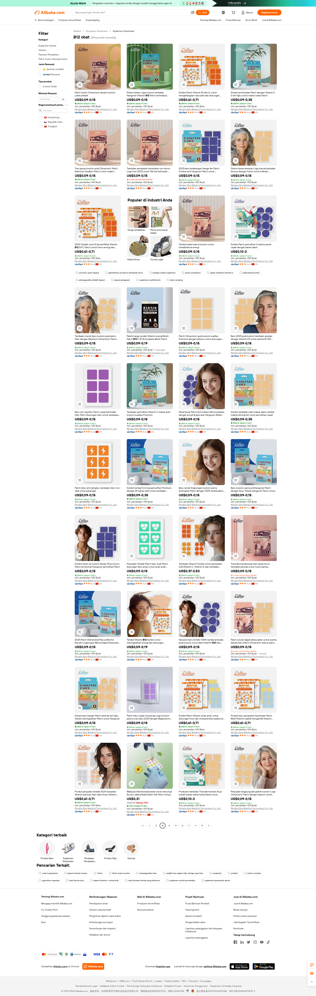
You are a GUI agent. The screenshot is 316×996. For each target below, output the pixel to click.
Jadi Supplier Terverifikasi (246, 922)
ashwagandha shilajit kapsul (92, 280)
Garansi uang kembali (100, 909)
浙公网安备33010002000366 (211, 991)
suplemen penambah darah (217, 880)
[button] (193, 12)
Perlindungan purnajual (101, 922)
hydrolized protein (251, 273)
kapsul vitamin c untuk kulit (106, 880)
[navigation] (53, 429)
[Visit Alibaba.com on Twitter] (248, 942)
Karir (43, 922)
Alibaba (77, 31)
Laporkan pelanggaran (196, 937)
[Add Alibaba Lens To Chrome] (93, 966)
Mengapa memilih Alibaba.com (56, 903)
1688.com (124, 981)
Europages (205, 981)
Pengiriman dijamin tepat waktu (105, 916)
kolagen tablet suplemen (164, 273)
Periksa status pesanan (245, 916)
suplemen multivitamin (150, 280)
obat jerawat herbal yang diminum (144, 880)
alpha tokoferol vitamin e (221, 273)
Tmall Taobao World (142, 981)
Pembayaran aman (98, 903)
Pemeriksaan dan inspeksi (102, 928)
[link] (311, 965)
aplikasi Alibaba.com (215, 966)
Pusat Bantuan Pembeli (197, 903)
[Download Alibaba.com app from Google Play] (264, 966)
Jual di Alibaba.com (243, 903)
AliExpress (111, 981)
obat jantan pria (76, 880)
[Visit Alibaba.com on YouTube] (262, 942)
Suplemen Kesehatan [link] (123, 31)
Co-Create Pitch (49, 909)
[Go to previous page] (143, 826)
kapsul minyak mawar (77, 873)
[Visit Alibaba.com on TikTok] (268, 942)
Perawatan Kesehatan (97, 31)
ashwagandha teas (148, 873)
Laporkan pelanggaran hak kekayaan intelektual (203, 930)
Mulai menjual (240, 909)
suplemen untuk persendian (182, 880)
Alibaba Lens (60, 966)
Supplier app (163, 966)
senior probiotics (193, 273)
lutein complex (254, 873)
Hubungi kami (192, 909)
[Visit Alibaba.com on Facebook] (235, 942)
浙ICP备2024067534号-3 (242, 991)
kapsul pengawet (122, 280)
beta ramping (176, 280)
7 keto (100, 873)
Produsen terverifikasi (148, 903)
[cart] (234, 13)
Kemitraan (238, 928)
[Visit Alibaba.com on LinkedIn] (242, 942)
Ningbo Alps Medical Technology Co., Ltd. (96, 109)
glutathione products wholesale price (125, 273)
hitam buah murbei (121, 873)
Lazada (158, 981)
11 (202, 825)
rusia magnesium (50, 873)
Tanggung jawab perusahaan (55, 916)
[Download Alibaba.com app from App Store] (239, 966)
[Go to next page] (209, 826)
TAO (184, 981)
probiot (234, 873)
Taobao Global (171, 981)
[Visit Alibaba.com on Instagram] (255, 942)
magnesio (217, 873)
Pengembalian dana (195, 922)
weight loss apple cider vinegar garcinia (184, 873)
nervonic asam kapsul (89, 273)
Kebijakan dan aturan (99, 934)
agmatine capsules (51, 880)
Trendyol (193, 981)
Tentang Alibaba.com (52, 896)
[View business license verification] (187, 991)
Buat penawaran (145, 909)
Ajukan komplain (193, 916)
